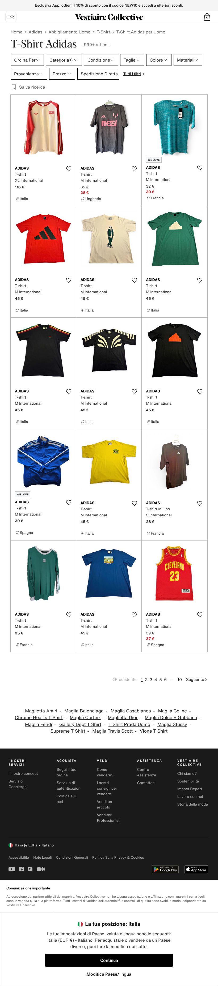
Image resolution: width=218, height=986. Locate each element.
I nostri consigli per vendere (107, 788)
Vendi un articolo (104, 804)
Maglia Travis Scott (112, 731)
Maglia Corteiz (85, 717)
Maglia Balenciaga (83, 711)
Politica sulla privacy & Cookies (118, 857)
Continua (109, 960)
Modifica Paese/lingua (109, 974)
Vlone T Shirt (153, 731)
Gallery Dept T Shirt (80, 724)
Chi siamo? (187, 773)
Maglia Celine (172, 711)
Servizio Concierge (18, 784)
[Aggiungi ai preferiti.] (69, 169)
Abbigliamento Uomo (69, 32)
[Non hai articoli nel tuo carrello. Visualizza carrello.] (207, 17)
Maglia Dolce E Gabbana (171, 717)
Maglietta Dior (122, 717)
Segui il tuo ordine (66, 772)
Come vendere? (105, 772)
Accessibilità (19, 857)
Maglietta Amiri (41, 711)
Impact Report (189, 789)
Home (16, 32)
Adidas (35, 32)
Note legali (42, 857)
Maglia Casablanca (131, 711)
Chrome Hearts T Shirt (39, 717)
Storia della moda (192, 804)
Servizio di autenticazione (70, 785)
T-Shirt (103, 32)
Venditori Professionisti (108, 817)
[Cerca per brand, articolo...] (10, 17)
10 (179, 679)
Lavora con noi (190, 796)
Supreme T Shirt (68, 731)
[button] (207, 17)
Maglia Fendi (38, 724)
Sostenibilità (188, 781)
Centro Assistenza (146, 772)
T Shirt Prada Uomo (129, 724)
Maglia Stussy (172, 724)
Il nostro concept (23, 773)
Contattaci (146, 783)
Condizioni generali (72, 857)
